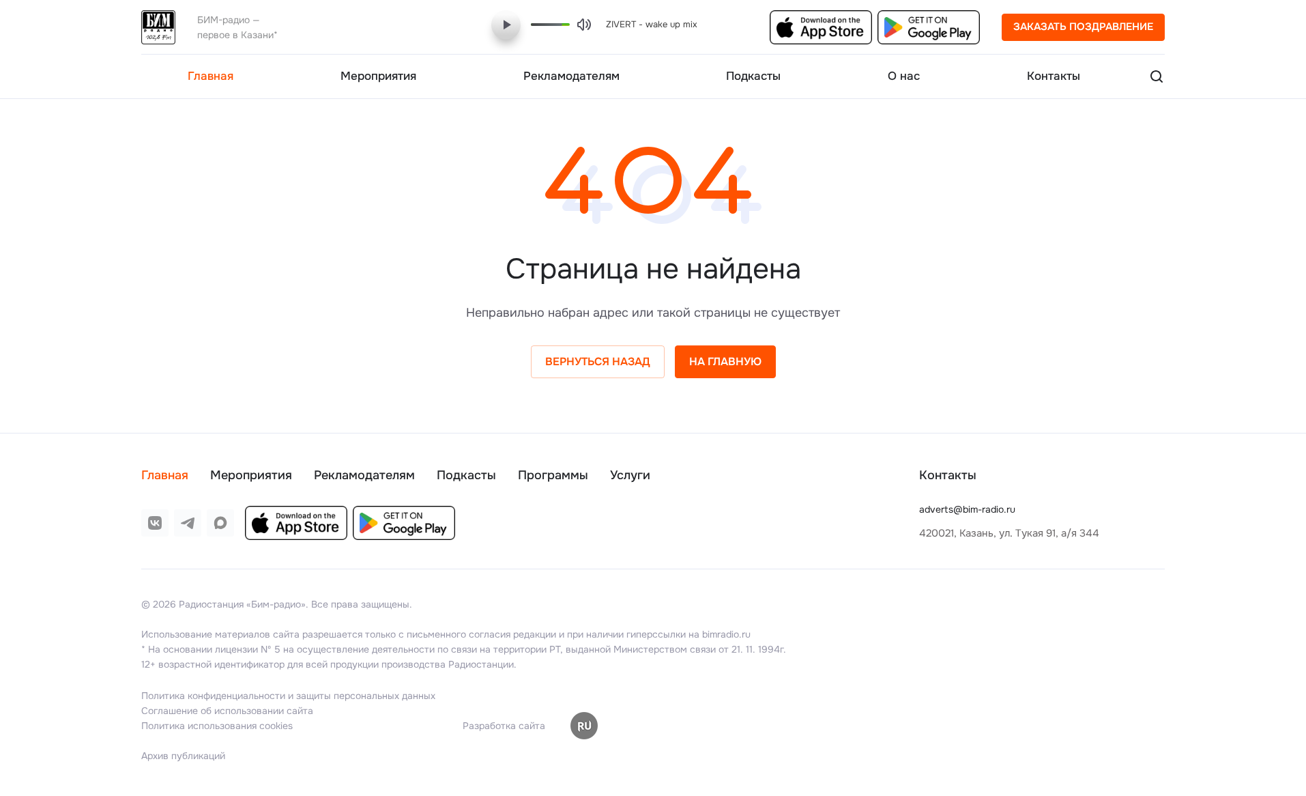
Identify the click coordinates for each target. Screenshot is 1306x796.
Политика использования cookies (217, 726)
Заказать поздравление (1083, 26)
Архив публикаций (183, 756)
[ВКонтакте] (155, 523)
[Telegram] (187, 523)
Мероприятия (251, 475)
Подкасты (466, 475)
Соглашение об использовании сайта (227, 711)
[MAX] (220, 523)
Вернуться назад (597, 361)
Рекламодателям (364, 475)
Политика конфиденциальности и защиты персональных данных (288, 696)
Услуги (630, 475)
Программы (553, 475)
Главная (164, 475)
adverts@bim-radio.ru (967, 509)
